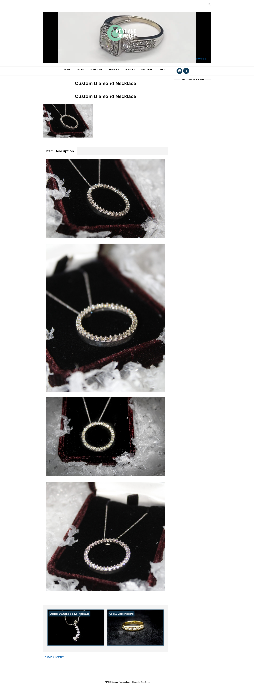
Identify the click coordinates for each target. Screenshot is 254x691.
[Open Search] (209, 4)
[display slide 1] (197, 59)
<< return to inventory (53, 657)
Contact (163, 70)
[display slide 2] (199, 59)
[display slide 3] (201, 59)
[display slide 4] (203, 59)
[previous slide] (47, 38)
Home (67, 70)
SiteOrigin (145, 682)
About (80, 70)
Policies (130, 70)
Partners (146, 70)
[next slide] (206, 38)
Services (114, 70)
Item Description (60, 151)
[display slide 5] (205, 59)
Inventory (96, 70)
